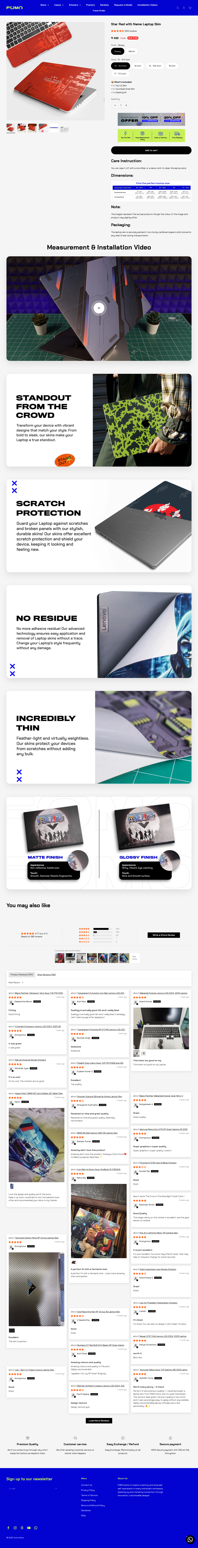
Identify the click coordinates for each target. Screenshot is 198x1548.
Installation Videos (147, 5)
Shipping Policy (88, 1500)
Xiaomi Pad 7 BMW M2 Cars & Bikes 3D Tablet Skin (39, 1093)
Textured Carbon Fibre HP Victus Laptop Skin (37, 1237)
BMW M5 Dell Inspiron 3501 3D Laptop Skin (97, 1133)
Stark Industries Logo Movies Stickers (158, 1269)
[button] (84, 929)
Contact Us (86, 1485)
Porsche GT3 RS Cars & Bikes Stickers (158, 1162)
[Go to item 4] (43, 128)
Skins (43, 5)
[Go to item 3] (32, 128)
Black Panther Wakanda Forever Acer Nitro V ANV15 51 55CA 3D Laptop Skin (158, 1097)
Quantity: (115, 99)
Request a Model (123, 5)
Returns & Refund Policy (93, 1505)
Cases (57, 5)
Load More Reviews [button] (99, 1420)
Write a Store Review (164, 935)
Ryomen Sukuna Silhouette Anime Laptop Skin (99, 1096)
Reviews (104, 5)
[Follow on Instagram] (15, 1528)
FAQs (83, 1515)
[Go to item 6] (64, 130)
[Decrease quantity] (115, 105)
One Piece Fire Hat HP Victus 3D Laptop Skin (98, 1311)
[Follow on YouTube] (29, 1528)
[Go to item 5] (54, 128)
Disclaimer (86, 1510)
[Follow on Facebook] (8, 1528)
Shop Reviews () (46, 974)
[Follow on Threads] (22, 1528)
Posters (90, 5)
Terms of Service (89, 1495)
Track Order (99, 10)
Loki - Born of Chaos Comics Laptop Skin (34, 1369)
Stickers (73, 5)
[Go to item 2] (21, 128)
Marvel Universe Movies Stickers (30, 1060)
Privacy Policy (88, 1490)
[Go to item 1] (10, 128)
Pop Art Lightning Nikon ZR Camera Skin (159, 1232)
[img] (34, 933)
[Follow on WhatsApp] (36, 1528)
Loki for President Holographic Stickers (158, 1302)
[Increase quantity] (126, 105)
